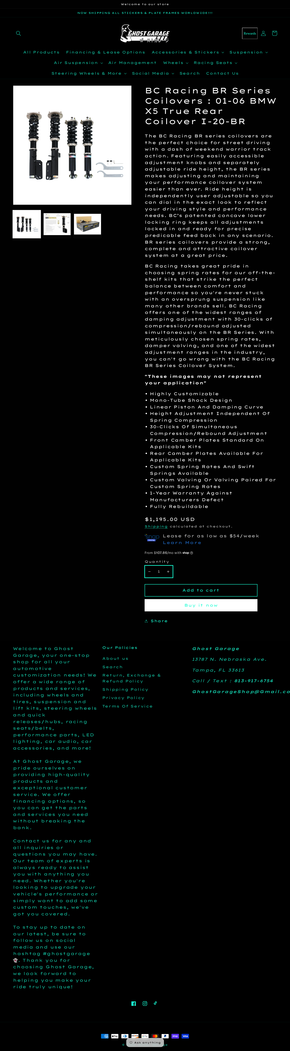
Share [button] (159, 621)
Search (112, 667)
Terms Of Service (127, 706)
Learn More (182, 542)
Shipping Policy (125, 689)
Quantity (157, 561)
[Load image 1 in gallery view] (27, 224)
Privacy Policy (123, 697)
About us (115, 658)
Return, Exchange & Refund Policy (131, 678)
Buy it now (201, 605)
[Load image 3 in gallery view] (87, 224)
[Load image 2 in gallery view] (57, 224)
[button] (18, 33)
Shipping (156, 526)
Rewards (250, 33)
